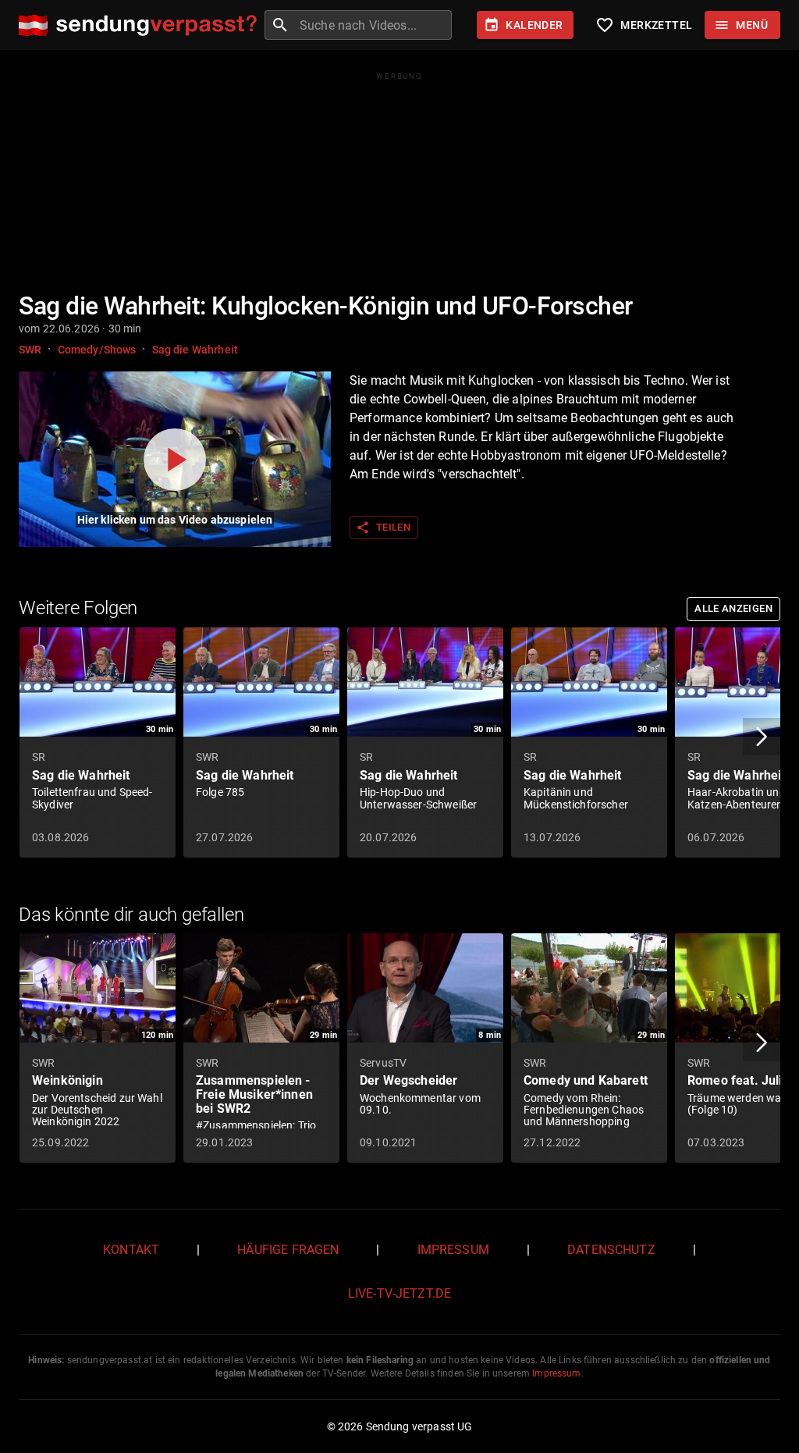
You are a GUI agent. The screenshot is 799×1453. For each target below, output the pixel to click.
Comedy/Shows (97, 349)
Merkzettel (643, 25)
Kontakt (131, 1249)
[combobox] (374, 25)
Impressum (453, 1249)
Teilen (383, 527)
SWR (30, 349)
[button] (761, 736)
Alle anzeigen (733, 608)
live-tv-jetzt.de (399, 1293)
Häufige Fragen (288, 1249)
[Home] (142, 25)
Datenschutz (611, 1249)
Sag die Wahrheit (195, 349)
